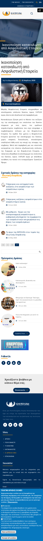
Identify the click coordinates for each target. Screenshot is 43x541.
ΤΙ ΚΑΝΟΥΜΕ (9, 446)
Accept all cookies (9, 538)
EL (37, 2)
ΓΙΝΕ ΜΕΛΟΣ (16, 2)
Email (5, 486)
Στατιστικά (7, 519)
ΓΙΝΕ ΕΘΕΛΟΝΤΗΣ (28, 2)
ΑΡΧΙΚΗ (7, 439)
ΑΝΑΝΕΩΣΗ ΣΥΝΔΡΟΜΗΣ (25, 6)
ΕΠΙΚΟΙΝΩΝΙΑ (9, 456)
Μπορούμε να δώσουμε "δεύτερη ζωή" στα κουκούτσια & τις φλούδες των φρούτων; (29, 300)
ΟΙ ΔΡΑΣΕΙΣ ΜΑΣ (25, 55)
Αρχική (14, 55)
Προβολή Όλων (20, 333)
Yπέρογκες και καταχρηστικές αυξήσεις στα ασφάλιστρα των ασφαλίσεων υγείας (20, 186)
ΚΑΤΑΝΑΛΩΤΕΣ (10, 449)
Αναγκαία (6, 506)
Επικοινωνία (20, 390)
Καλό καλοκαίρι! (21, 263)
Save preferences (8, 532)
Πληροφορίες (13, 502)
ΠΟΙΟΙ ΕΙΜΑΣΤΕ (10, 442)
